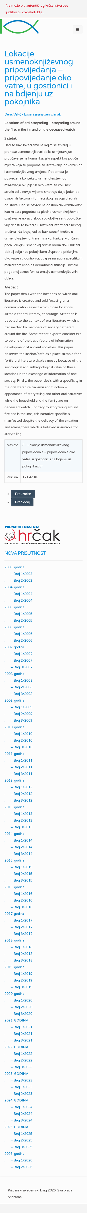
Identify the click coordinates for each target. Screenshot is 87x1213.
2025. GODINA (16, 1127)
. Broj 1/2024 (18, 1107)
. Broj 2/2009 (18, 714)
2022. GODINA (16, 1047)
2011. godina (14, 754)
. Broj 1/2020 (18, 1000)
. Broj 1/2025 (18, 1133)
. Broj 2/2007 (18, 660)
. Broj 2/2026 (18, 1167)
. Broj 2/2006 (18, 640)
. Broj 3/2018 (18, 960)
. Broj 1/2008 (18, 680)
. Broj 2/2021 (18, 1033)
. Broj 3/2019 (18, 987)
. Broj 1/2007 (18, 654)
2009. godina (14, 700)
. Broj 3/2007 (18, 667)
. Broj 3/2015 (18, 880)
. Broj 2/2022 (18, 1060)
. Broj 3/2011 (18, 774)
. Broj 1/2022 (18, 1053)
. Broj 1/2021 (18, 1027)
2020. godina (14, 994)
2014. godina (14, 834)
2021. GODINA (16, 1020)
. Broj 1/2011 (18, 760)
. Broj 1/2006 (18, 634)
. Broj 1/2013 (18, 814)
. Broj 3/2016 (18, 907)
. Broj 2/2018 (18, 954)
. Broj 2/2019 (18, 980)
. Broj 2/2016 (18, 900)
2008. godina (14, 674)
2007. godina (14, 647)
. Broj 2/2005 (18, 620)
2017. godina (14, 914)
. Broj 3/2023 (18, 1080)
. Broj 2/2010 (18, 740)
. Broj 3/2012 (18, 800)
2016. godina (14, 887)
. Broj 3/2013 (18, 827)
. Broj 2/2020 (18, 1007)
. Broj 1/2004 (18, 594)
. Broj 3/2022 (18, 1067)
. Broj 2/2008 (18, 687)
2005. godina (14, 607)
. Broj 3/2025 (18, 1147)
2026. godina (14, 1154)
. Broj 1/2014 (18, 840)
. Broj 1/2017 (18, 920)
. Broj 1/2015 (18, 867)
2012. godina (14, 780)
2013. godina (14, 807)
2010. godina (14, 727)
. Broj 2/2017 (18, 927)
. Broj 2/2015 (18, 874)
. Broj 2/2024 (18, 1113)
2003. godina (14, 567)
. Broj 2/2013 (18, 820)
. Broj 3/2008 (18, 694)
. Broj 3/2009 (18, 720)
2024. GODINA (16, 1100)
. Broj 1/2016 (18, 894)
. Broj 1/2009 (18, 707)
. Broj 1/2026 (18, 1160)
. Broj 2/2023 (18, 1093)
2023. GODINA (16, 1074)
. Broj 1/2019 (18, 974)
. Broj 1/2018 (18, 947)
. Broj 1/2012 (18, 787)
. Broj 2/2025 (18, 1140)
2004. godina (14, 587)
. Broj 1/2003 (18, 574)
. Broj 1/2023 (18, 1087)
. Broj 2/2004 (18, 600)
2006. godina (14, 627)
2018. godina (14, 940)
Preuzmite (23, 494)
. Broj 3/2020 (18, 1013)
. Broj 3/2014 (18, 854)
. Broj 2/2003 (18, 580)
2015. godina (14, 860)
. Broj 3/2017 (18, 934)
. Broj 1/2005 (18, 614)
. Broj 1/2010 (18, 734)
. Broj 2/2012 (18, 794)
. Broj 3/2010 (18, 747)
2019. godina (14, 967)
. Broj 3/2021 (18, 1040)
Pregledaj (22, 502)
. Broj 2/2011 (18, 767)
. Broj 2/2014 (18, 847)
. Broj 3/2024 (18, 1120)
